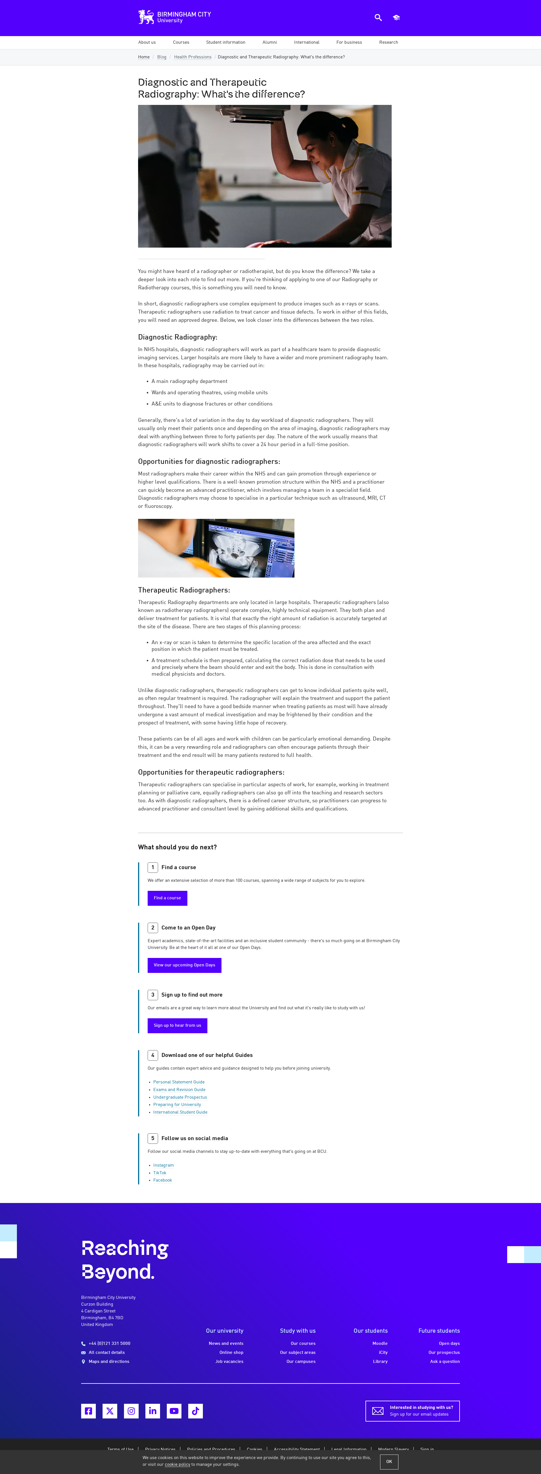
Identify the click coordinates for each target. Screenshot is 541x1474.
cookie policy (177, 1464)
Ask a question (445, 1362)
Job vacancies (229, 1362)
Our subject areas (298, 1352)
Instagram (163, 1165)
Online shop (231, 1352)
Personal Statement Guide (179, 1082)
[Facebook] (88, 1411)
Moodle (380, 1343)
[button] (147, 42)
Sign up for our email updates (421, 1411)
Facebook (162, 1180)
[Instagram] (131, 1411)
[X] (110, 1411)
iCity (383, 1352)
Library (380, 1362)
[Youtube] (174, 1411)
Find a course (167, 898)
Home (144, 57)
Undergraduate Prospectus (180, 1097)
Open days (449, 1343)
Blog (162, 57)
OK (389, 1462)
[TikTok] (195, 1411)
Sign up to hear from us (177, 1025)
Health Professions (193, 57)
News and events (226, 1343)
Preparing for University (177, 1105)
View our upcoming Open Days (184, 965)
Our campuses (301, 1362)
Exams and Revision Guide (179, 1090)
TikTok (160, 1173)
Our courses (303, 1343)
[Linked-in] (152, 1411)
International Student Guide (180, 1112)
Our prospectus (444, 1352)
